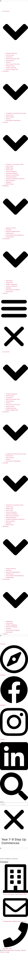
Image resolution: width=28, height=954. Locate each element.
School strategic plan (12, 69)
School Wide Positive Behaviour (15, 235)
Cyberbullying (10, 237)
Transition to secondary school (14, 164)
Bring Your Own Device (12, 175)
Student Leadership (11, 284)
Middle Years (9, 168)
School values (10, 55)
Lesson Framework (11, 171)
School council (10, 66)
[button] (14, 322)
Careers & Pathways (11, 286)
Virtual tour (9, 57)
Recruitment (9, 291)
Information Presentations (13, 120)
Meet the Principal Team (13, 58)
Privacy (2, 952)
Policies (8, 62)
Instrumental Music (11, 177)
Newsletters (9, 281)
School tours (9, 115)
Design (7, 952)
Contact (5, 293)
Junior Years (9, 166)
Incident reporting (11, 67)
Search (2, 801)
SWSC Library (10, 184)
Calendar (8, 288)
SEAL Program (10, 117)
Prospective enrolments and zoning (16, 113)
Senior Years (9, 169)
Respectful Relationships (13, 231)
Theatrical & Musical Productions (15, 178)
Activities (8, 229)
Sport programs (10, 180)
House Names (10, 60)
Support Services (11, 228)
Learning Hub (10, 233)
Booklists (8, 182)
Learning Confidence (12, 173)
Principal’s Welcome (11, 53)
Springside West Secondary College (15, 950)
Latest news (9, 282)
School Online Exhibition (13, 289)
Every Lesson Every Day (13, 64)
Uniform (8, 118)
